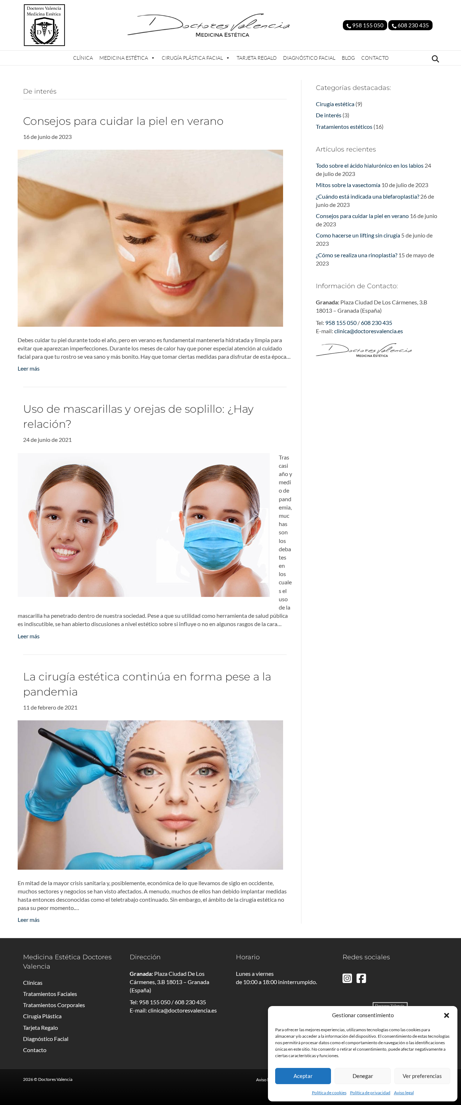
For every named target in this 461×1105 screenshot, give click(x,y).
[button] (446, 1015)
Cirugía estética (335, 103)
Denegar (363, 1076)
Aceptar (303, 1076)
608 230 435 (413, 25)
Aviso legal (404, 1092)
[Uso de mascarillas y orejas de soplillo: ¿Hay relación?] (144, 524)
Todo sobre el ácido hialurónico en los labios (370, 165)
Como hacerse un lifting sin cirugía (358, 235)
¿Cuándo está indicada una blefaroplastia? (367, 196)
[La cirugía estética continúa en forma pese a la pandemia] (150, 794)
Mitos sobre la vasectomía (348, 184)
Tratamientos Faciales (50, 993)
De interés (328, 115)
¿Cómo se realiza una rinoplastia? (356, 255)
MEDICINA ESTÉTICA (123, 58)
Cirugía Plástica (42, 1016)
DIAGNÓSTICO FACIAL (309, 58)
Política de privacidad (370, 1092)
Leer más (29, 368)
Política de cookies (329, 1092)
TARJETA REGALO (257, 58)
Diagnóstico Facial (45, 1038)
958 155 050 (367, 25)
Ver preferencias (422, 1076)
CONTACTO (375, 58)
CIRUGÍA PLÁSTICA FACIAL (192, 58)
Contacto (34, 1049)
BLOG (348, 58)
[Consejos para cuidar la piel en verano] (150, 237)
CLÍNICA (83, 58)
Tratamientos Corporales (54, 1004)
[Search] (433, 59)
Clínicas (32, 982)
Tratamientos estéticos (344, 126)
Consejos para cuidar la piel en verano (123, 121)
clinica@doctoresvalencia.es (368, 330)
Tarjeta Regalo (40, 1027)
